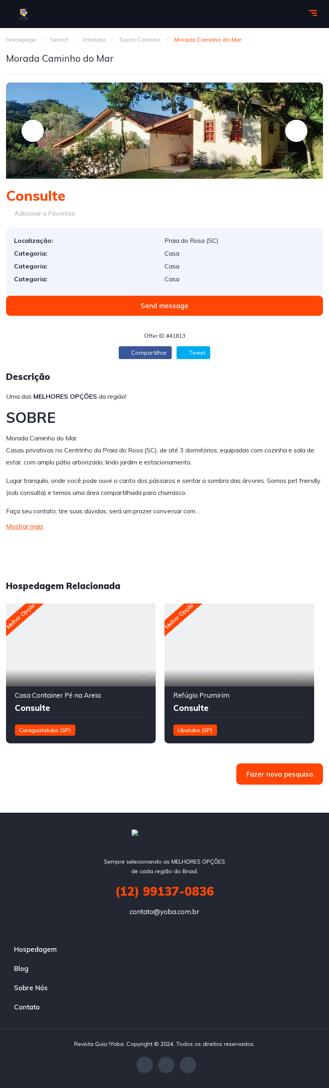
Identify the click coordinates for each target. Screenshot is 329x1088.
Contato (27, 1007)
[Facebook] (144, 1065)
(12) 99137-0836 (164, 891)
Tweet (196, 352)
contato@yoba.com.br (164, 911)
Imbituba (94, 39)
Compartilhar (148, 352)
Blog (21, 968)
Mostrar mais (24, 526)
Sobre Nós (31, 987)
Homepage (21, 39)
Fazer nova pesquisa (279, 774)
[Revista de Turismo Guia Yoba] (24, 14)
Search (59, 39)
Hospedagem (35, 949)
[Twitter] (166, 1065)
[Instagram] (188, 1065)
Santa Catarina (140, 39)
